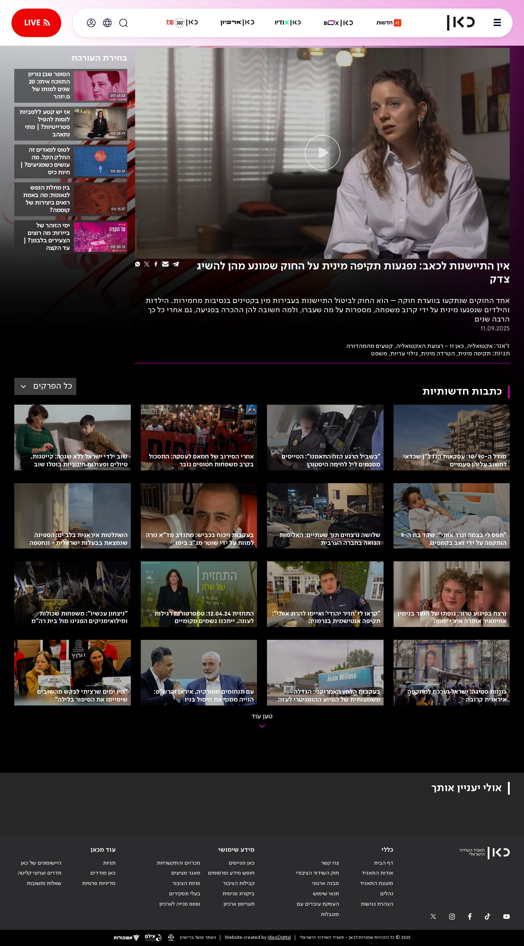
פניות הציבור (186, 883)
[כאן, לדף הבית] (455, 23)
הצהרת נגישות (377, 904)
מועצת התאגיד (376, 883)
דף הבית (383, 863)
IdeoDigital (279, 937)
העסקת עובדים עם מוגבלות (318, 909)
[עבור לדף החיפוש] (123, 23)
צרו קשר (330, 863)
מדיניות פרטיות (98, 883)
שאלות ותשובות (44, 883)
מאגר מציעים (185, 873)
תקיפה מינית (474, 353)
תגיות (109, 863)
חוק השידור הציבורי (317, 873)
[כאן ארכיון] (237, 23)
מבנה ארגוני (325, 883)
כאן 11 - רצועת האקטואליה (430, 346)
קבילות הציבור (239, 883)
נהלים (386, 894)
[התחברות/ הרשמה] (91, 23)
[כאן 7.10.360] (181, 23)
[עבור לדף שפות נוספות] (107, 23)
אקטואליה (480, 346)
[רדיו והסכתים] (288, 23)
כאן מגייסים (241, 863)
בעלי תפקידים (184, 894)
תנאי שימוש (326, 894)
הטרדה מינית (438, 353)
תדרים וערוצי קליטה (39, 873)
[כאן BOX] (338, 23)
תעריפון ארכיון (239, 904)
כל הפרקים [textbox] (52, 386)
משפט (379, 353)
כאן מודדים (102, 873)
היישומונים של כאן (41, 863)
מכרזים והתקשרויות (178, 863)
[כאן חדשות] (389, 23)
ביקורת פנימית (238, 894)
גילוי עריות (404, 353)
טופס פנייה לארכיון (179, 904)
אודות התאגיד (377, 873)
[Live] (36, 23)
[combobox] (45, 386)
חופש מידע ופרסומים (231, 873)
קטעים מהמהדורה (369, 346)
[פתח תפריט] (497, 23)
